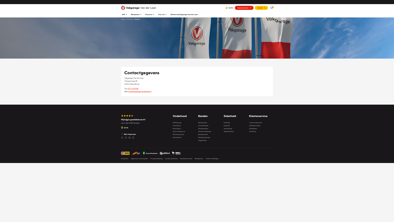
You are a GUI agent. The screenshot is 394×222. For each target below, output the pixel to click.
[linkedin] (133, 138)
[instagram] (129, 138)
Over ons (129, 19)
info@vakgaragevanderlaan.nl (139, 91)
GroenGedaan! (151, 153)
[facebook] (122, 138)
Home (123, 19)
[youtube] (126, 138)
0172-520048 (132, 89)
